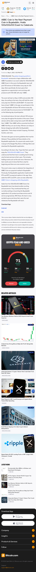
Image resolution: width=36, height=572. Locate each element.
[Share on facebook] (2, 68)
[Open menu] (33, 2)
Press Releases (7, 16)
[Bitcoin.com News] (6, 3)
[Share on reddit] (9, 68)
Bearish (11, 283)
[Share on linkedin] (12, 68)
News (3, 16)
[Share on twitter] (6, 68)
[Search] (29, 2)
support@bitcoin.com (7, 567)
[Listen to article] (3, 62)
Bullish (24, 283)
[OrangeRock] (11, 12)
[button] (21, 62)
